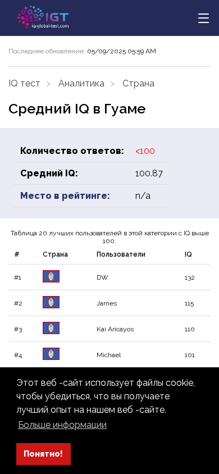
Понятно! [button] (43, 453)
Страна (138, 83)
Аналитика (81, 83)
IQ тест (24, 83)
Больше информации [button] (62, 425)
